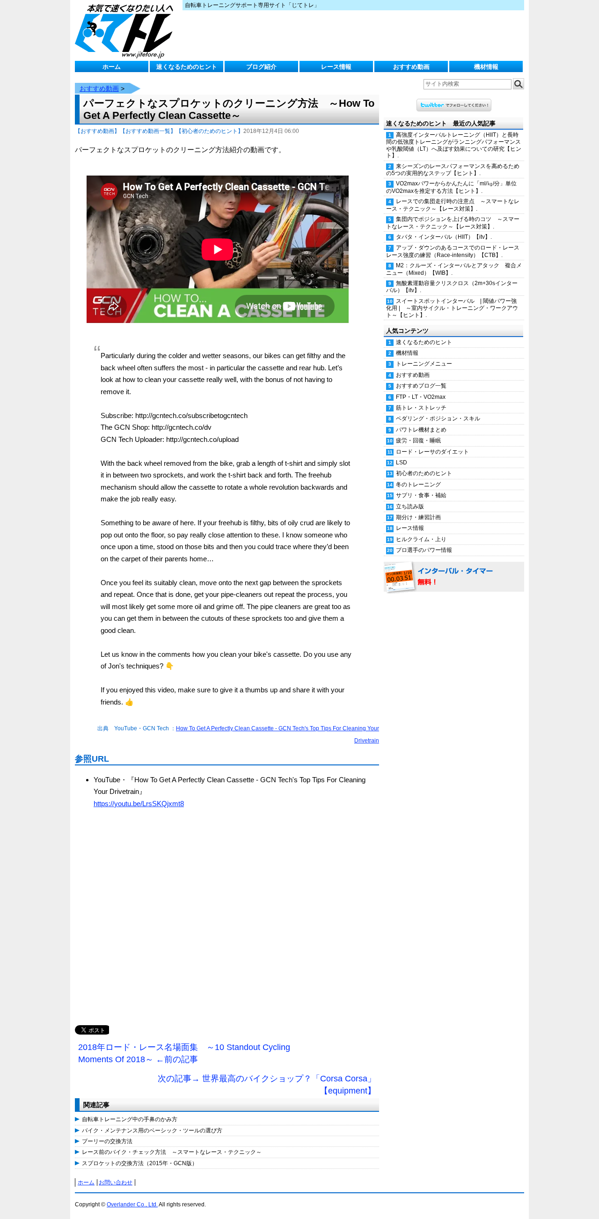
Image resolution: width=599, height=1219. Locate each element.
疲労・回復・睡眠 (418, 440)
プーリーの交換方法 (107, 1141)
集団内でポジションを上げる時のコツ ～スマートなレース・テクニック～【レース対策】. (452, 222)
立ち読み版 (410, 506)
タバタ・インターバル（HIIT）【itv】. (444, 237)
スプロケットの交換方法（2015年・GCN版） (139, 1163)
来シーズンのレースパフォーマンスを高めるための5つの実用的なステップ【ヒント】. (452, 169)
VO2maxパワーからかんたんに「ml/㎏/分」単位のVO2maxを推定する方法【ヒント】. (451, 187)
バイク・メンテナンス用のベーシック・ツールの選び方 (152, 1130)
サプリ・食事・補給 (421, 495)
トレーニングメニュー (424, 363)
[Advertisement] (227, 927)
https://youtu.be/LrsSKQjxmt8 (139, 804)
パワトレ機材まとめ (421, 429)
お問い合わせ (115, 1182)
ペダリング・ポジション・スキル (438, 418)
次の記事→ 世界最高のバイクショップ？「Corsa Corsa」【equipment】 (267, 1084)
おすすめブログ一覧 (421, 385)
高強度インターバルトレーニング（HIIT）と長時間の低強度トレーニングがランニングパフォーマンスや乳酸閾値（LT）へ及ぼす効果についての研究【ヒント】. (453, 145)
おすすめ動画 (411, 66)
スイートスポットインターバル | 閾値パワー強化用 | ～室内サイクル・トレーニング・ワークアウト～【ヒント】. (452, 308)
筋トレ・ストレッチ (421, 407)
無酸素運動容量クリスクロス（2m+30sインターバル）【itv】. (452, 287)
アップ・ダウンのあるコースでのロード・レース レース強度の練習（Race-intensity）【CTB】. (455, 251)
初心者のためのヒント (424, 473)
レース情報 (336, 66)
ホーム (111, 66)
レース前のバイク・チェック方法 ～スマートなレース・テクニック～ (172, 1152)
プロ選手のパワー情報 (424, 550)
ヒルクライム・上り (421, 539)
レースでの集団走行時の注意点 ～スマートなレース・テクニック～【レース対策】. (452, 205)
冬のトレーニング (418, 484)
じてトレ (126, 30)
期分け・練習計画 (418, 517)
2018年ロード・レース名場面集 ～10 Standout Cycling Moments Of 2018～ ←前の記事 (184, 1053)
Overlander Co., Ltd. (132, 1204)
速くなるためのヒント (186, 66)
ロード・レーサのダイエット (432, 451)
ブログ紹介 (261, 66)
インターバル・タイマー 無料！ (454, 577)
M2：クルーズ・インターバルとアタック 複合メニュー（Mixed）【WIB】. (454, 269)
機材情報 (486, 66)
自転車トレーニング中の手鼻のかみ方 (129, 1119)
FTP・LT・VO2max (421, 397)
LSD (401, 462)
